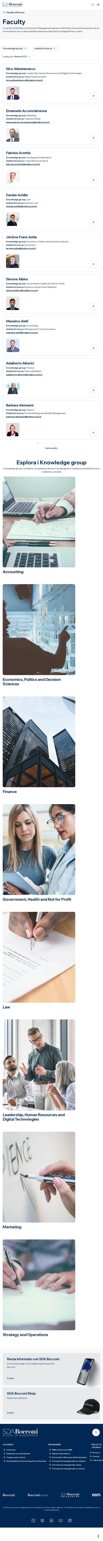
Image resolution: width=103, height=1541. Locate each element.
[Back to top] (96, 1432)
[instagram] (69, 1520)
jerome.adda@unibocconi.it (21, 248)
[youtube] (60, 1520)
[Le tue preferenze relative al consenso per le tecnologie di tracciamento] (98, 1536)
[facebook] (33, 1520)
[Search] (92, 4)
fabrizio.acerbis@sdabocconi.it (23, 164)
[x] (42, 1520)
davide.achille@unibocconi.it (21, 206)
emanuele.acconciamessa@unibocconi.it (28, 122)
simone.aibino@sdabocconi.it (22, 290)
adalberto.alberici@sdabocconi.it (24, 374)
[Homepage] (20, 1432)
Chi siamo (8, 1444)
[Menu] (98, 4)
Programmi (54, 1444)
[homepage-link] (12, 5)
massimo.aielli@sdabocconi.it (22, 332)
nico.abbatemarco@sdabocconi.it (24, 80)
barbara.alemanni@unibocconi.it (23, 416)
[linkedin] (51, 1520)
